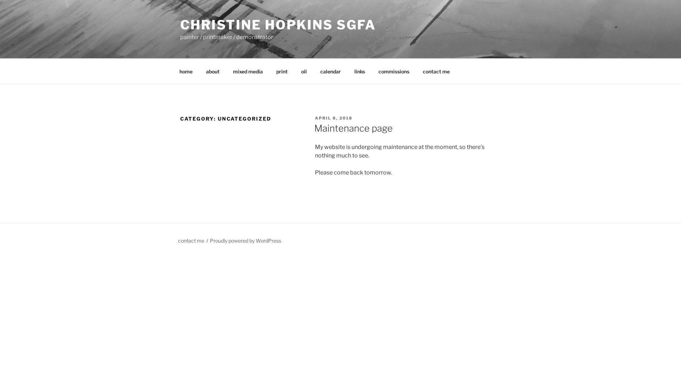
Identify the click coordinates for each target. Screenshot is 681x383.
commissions (393, 71)
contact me (436, 71)
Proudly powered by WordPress (245, 241)
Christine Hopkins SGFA (278, 25)
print (282, 71)
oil (304, 71)
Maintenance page (353, 128)
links (359, 71)
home (186, 71)
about (213, 71)
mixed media (248, 71)
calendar (330, 71)
